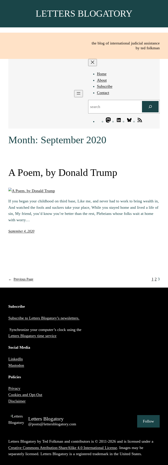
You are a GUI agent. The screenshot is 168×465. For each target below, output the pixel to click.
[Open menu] (78, 93)
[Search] (150, 106)
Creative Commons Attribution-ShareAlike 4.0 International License (62, 448)
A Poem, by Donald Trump (62, 172)
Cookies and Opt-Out (25, 395)
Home (102, 74)
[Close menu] (92, 62)
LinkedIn (15, 359)
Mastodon (16, 365)
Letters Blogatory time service (32, 336)
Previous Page (20, 279)
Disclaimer (17, 401)
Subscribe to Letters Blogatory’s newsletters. (43, 318)
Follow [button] (148, 421)
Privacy (14, 388)
